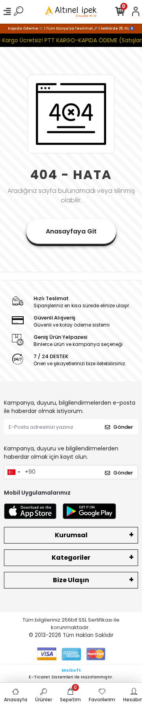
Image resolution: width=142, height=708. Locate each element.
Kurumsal (71, 535)
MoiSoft (71, 670)
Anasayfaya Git (71, 231)
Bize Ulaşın (71, 580)
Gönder (123, 427)
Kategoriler (71, 557)
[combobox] (13, 472)
